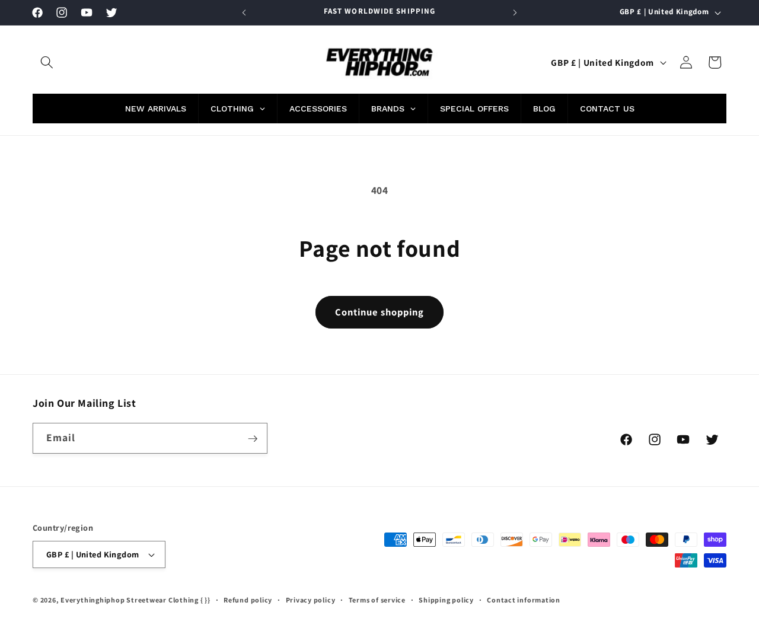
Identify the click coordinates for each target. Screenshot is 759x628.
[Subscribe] (252, 438)
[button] (47, 62)
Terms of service (377, 599)
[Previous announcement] (244, 12)
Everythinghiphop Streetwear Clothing (130, 599)
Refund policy (248, 599)
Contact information (523, 599)
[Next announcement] (515, 12)
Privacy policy (311, 599)
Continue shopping (380, 311)
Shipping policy (446, 599)
